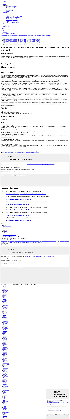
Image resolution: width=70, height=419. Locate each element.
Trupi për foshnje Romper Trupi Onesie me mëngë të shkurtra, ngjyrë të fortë (24, 242)
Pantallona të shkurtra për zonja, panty (14, 18)
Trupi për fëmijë (4, 241)
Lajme (4, 23)
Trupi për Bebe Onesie (45, 241)
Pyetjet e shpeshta (7, 25)
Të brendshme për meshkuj (12, 20)
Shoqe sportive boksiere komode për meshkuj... (19, 199)
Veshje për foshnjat (10, 13)
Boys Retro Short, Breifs (11, 15)
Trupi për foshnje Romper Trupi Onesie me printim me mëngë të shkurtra (23, 241)
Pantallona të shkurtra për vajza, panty (14, 16)
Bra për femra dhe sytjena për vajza (13, 17)
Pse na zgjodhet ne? (10, 7)
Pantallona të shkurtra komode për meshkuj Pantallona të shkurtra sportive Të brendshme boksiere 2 (29, 151)
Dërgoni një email (4, 244)
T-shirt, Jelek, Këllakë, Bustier (12, 22)
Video (7, 11)
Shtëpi (4, 4)
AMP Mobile (10, 239)
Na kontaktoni (6, 26)
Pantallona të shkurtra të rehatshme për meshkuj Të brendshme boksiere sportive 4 (21, 152)
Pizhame (8, 21)
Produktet (5, 12)
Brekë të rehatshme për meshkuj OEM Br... (18, 204)
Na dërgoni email (4, 61)
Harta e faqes (3, 239)
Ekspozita (8, 9)
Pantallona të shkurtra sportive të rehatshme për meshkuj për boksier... (26, 194)
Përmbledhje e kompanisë (11, 6)
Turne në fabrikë (9, 10)
